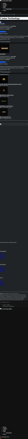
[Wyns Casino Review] (4, 115)
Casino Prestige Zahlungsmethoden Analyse (11, 84)
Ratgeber (2, 284)
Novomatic (2, 268)
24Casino (2, 23)
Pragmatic (2, 271)
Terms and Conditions (8, 306)
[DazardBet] (4, 52)
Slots (4, 7)
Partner (2, 283)
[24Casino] (3, 22)
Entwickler (9, 9)
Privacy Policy (6, 304)
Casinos (5, 4)
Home (4, 3)
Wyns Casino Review (5, 117)
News (4, 10)
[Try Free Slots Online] (6, 0)
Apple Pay (2, 256)
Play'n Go (2, 270)
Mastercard (2, 254)
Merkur (2, 267)
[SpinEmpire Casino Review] (4, 93)
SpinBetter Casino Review (6, 106)
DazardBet (2, 54)
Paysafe (2, 258)
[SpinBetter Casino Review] (4, 104)
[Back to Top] (0, 438)
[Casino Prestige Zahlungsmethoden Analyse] (4, 82)
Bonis (4, 6)
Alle (1, 280)
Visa (1, 255)
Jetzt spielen (3, 31)
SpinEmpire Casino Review (7, 95)
